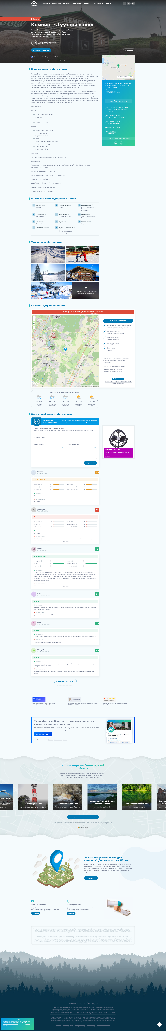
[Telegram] (84, 1003)
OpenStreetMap (96, 386)
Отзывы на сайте (91, 1025)
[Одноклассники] (97, 1003)
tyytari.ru (111, 134)
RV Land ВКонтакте (42, 734)
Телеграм (50, 739)
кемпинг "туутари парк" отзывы (76, 938)
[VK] (89, 1003)
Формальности (87, 1026)
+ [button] (33, 317)
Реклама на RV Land (80, 1025)
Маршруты (77, 3)
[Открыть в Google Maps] (34, 323)
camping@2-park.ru (114, 127)
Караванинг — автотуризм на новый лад (80, 1014)
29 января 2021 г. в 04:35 (43, 595)
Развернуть (65, 541)
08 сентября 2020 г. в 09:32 (44, 624)
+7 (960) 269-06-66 (114, 121)
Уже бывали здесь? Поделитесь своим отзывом (113, 92)
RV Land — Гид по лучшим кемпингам (67, 1017)
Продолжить (90, 463)
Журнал (87, 3)
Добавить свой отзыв (66, 681)
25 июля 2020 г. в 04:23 (43, 651)
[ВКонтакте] (121, 143)
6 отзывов (54, 422)
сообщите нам (94, 312)
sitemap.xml (96, 1026)
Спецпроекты (98, 3)
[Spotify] (80, 1003)
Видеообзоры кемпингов (103, 1025)
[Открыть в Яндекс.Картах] (34, 327)
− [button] (33, 320)
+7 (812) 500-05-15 (114, 123)
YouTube (65, 739)
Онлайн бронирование (41, 50)
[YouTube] (93, 1003)
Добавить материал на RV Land (74, 1026)
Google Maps (119, 360)
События (66, 3)
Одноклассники (58, 739)
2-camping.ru (112, 131)
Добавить (92, 878)
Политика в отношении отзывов (65, 685)
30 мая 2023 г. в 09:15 (42, 473)
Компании (56, 3)
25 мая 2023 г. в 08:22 (42, 510)
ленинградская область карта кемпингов (80, 941)
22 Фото (130, 50)
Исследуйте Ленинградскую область (83, 817)
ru (133, 3)
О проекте (58, 1025)
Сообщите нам (107, 371)
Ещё (107, 3)
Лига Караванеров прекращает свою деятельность (103, 1014)
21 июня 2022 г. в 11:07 (43, 550)
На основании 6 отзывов (44, 43)
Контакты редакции (68, 1025)
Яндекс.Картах (107, 362)
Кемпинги (46, 3)
